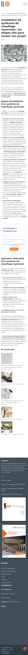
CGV (2, 476)
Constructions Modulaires (8, 571)
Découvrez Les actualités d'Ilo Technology (13, 484)
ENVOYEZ (14, 249)
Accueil (3, 13)
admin (4, 39)
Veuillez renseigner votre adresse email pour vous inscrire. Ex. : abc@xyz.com (13, 240)
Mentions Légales (6, 480)
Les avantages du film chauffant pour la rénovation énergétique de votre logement (12, 402)
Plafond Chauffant (6, 574)
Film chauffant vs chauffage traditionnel (12, 434)
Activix (3, 577)
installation (18, 89)
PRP (23, 187)
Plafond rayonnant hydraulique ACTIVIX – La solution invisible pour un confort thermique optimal (12, 367)
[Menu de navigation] (25, 4)
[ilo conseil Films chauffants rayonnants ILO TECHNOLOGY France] (5, 4)
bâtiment (16, 75)
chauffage (11, 91)
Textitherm (4, 579)
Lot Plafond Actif (6, 582)
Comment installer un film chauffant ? (12, 419)
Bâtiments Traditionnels (8, 568)
